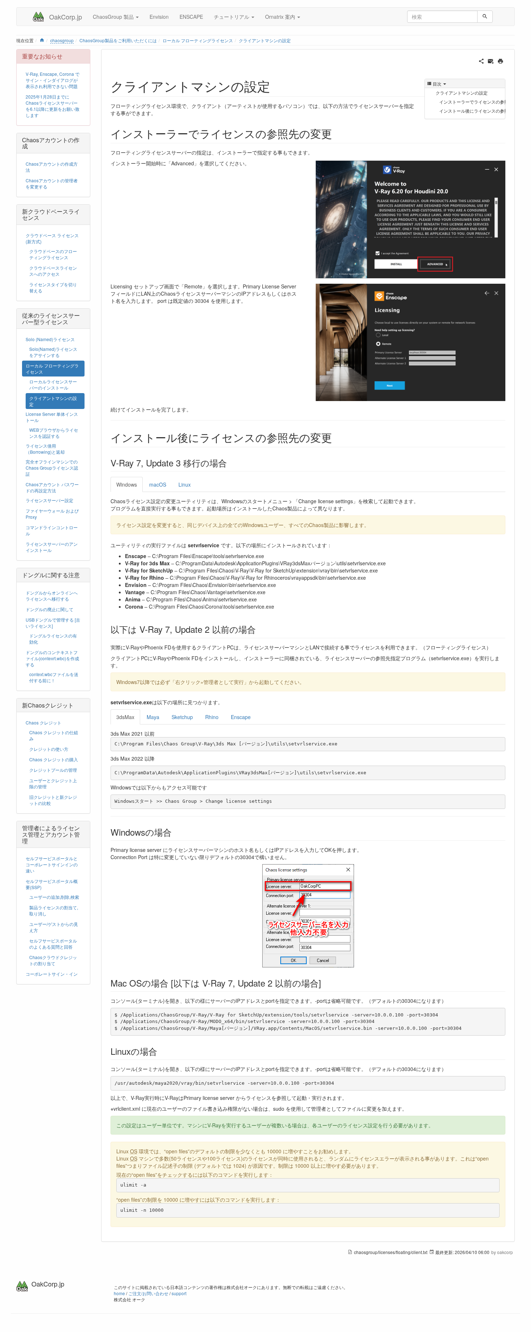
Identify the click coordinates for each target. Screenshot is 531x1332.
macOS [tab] (157, 484)
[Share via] (481, 60)
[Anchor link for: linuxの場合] (161, 1050)
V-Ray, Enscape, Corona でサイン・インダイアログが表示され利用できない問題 (52, 80)
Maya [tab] (153, 717)
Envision (159, 16)
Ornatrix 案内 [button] (281, 16)
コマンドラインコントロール (52, 530)
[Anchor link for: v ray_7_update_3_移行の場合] (231, 462)
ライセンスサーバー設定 (49, 500)
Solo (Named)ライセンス (50, 339)
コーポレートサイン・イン (52, 974)
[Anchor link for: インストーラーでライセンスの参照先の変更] (337, 133)
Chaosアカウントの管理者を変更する (52, 183)
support (179, 1293)
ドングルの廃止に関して (49, 609)
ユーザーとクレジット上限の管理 (53, 783)
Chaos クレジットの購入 (53, 759)
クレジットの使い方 (48, 749)
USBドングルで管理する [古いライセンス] (53, 623)
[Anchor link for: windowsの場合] (176, 831)
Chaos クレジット (43, 722)
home (119, 1293)
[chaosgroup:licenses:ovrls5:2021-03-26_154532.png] (308, 915)
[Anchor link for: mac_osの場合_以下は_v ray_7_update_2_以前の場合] (325, 982)
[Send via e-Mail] (491, 60)
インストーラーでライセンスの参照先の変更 (472, 102)
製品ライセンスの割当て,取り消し (53, 910)
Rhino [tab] (212, 717)
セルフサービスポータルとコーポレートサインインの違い (52, 864)
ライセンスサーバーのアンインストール (52, 547)
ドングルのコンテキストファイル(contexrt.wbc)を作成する (52, 658)
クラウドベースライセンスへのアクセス (53, 271)
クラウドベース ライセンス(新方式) (52, 238)
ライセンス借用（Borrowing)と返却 (45, 449)
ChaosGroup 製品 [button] (114, 16)
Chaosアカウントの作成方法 (52, 167)
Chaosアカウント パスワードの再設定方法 (52, 487)
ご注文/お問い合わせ (148, 1293)
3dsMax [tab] (125, 717)
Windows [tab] (126, 484)
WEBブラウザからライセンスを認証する (53, 433)
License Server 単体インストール (52, 417)
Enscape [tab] (241, 717)
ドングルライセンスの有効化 (53, 638)
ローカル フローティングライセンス (198, 40)
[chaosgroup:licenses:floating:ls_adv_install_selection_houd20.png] (410, 218)
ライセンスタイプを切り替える (53, 287)
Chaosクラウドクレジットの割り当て (53, 960)
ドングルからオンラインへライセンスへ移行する (52, 595)
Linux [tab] (184, 484)
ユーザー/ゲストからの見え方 (53, 927)
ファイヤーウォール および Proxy (52, 514)
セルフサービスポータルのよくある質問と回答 (53, 943)
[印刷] (500, 60)
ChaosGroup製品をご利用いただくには (118, 40)
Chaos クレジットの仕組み (53, 735)
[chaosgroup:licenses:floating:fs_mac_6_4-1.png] (410, 341)
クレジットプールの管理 (53, 770)
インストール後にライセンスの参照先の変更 (472, 111)
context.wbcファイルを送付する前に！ (53, 677)
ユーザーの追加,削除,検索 (54, 897)
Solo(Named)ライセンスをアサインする (53, 352)
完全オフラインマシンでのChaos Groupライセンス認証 (52, 467)
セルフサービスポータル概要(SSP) (52, 884)
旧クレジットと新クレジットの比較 (53, 800)
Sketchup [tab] (182, 717)
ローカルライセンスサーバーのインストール (53, 384)
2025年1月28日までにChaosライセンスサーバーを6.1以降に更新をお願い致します (52, 105)
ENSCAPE (191, 16)
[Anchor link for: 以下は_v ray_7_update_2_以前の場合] (260, 629)
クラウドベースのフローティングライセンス (53, 254)
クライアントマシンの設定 (265, 40)
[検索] (485, 16)
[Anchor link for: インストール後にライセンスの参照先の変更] (337, 437)
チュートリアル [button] (232, 16)
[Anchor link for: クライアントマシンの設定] (277, 85)
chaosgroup (62, 40)
